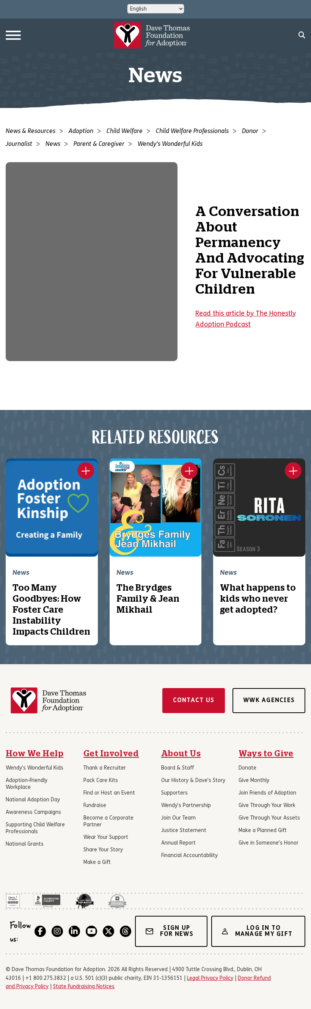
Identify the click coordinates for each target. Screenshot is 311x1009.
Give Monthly (254, 781)
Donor (250, 131)
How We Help (34, 753)
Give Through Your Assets (269, 818)
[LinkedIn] (74, 931)
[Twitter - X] (108, 931)
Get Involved (111, 753)
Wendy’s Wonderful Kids (34, 768)
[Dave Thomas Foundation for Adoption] (152, 35)
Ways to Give (266, 753)
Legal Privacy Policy (210, 978)
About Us (181, 753)
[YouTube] (91, 931)
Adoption (81, 131)
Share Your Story (103, 850)
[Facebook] (40, 931)
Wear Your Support (105, 837)
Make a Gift (97, 862)
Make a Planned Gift (263, 831)
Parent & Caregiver (99, 144)
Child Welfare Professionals (192, 131)
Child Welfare (125, 131)
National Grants (25, 844)
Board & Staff (177, 768)
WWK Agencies (269, 701)
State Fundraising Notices (84, 987)
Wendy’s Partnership (186, 806)
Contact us (194, 701)
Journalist (19, 144)
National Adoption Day (33, 800)
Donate (247, 768)
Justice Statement (183, 831)
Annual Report (178, 843)
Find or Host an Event (109, 793)
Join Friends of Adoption (267, 793)
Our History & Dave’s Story (193, 781)
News (53, 144)
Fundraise (94, 806)
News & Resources (30, 131)
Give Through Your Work (267, 806)
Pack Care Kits (100, 781)
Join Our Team (178, 818)
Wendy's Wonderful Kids (170, 144)
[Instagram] (57, 931)
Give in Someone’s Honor (268, 843)
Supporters (174, 793)
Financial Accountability (189, 856)
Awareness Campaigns (33, 812)
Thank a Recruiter (104, 768)
